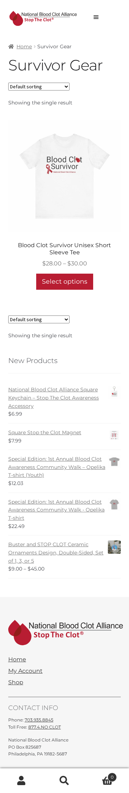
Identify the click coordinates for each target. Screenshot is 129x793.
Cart (100, 775)
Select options (64, 281)
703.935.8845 (39, 720)
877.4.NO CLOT (44, 727)
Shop (15, 682)
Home (24, 46)
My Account (25, 671)
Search (64, 781)
